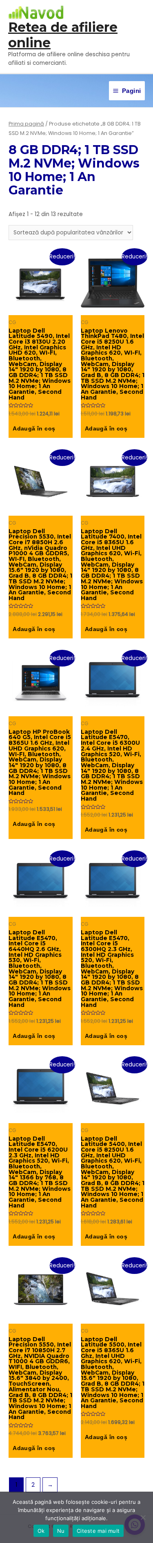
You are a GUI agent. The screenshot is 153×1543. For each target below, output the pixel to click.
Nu (61, 1531)
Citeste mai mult (98, 1531)
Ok (41, 1531)
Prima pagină (26, 123)
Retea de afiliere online (63, 35)
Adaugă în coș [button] (34, 429)
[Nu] (143, 1517)
